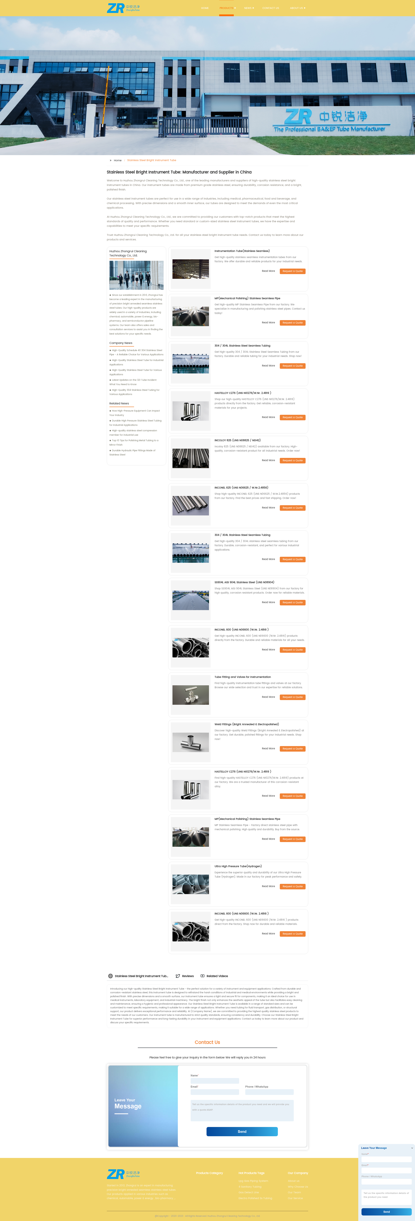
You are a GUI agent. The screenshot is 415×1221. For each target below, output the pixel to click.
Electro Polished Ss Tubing (255, 1198)
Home (205, 8)
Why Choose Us (298, 1187)
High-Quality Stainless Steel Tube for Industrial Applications (136, 362)
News (247, 8)
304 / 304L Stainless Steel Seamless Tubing (242, 346)
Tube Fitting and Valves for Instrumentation (243, 677)
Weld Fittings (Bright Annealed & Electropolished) (247, 724)
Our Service (295, 1198)
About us (296, 8)
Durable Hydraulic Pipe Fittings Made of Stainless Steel (132, 453)
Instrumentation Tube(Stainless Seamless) (242, 251)
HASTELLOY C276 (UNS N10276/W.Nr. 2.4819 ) (243, 393)
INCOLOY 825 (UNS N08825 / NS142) (238, 440)
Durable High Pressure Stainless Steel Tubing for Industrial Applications (135, 423)
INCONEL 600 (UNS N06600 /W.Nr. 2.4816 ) (242, 630)
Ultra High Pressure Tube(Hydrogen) (238, 866)
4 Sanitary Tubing (250, 1187)
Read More (268, 271)
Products (226, 8)
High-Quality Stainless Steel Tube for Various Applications (135, 372)
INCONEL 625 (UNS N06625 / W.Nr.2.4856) (241, 488)
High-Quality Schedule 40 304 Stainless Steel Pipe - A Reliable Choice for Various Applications (136, 352)
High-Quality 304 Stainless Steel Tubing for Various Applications (134, 392)
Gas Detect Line (249, 1192)
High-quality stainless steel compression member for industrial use (133, 433)
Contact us (270, 8)
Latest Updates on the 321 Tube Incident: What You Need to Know (133, 382)
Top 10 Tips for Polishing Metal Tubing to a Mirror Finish (133, 443)
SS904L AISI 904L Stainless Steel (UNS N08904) (244, 582)
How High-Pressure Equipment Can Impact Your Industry (134, 413)
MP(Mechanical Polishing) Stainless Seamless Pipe (247, 298)
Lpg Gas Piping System (253, 1181)
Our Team (294, 1192)
